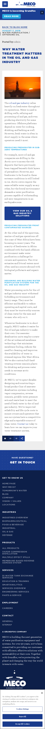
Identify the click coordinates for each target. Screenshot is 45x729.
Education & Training (15, 581)
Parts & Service (12, 595)
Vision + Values (11, 501)
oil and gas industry (19, 103)
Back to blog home (15, 27)
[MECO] (25, 4)
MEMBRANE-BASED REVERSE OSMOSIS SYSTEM (18, 562)
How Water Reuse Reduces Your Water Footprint (11, 438)
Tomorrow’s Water (14, 491)
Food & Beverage (13, 525)
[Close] (42, 693)
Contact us (22, 424)
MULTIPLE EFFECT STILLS (16, 557)
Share (22, 438)
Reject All (22, 716)
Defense (7, 535)
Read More (11, 16)
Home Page (9, 484)
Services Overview (14, 588)
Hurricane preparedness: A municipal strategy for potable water (16, 438)
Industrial (9, 528)
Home (5, 438)
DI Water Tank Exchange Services (17, 577)
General (7, 621)
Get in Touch (22, 462)
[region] (22, 709)
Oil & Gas (7, 532)
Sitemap (7, 625)
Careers (7, 608)
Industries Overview (15, 518)
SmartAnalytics (12, 585)
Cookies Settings (22, 709)
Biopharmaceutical (14, 521)
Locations (8, 505)
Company (8, 498)
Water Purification (15, 33)
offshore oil (11, 35)
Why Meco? (9, 487)
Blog (5, 494)
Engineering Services (15, 592)
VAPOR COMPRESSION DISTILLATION (14, 553)
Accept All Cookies (22, 724)
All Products (10, 548)
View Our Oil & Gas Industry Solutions (22, 213)
